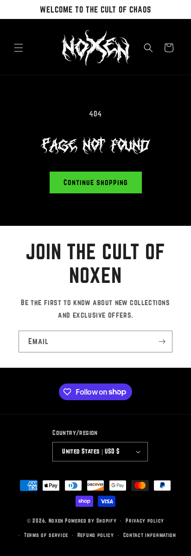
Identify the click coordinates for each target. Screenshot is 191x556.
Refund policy (95, 535)
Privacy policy (145, 521)
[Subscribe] (162, 341)
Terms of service (46, 535)
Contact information (149, 535)
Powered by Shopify (91, 521)
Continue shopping (96, 182)
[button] (18, 48)
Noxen (56, 521)
